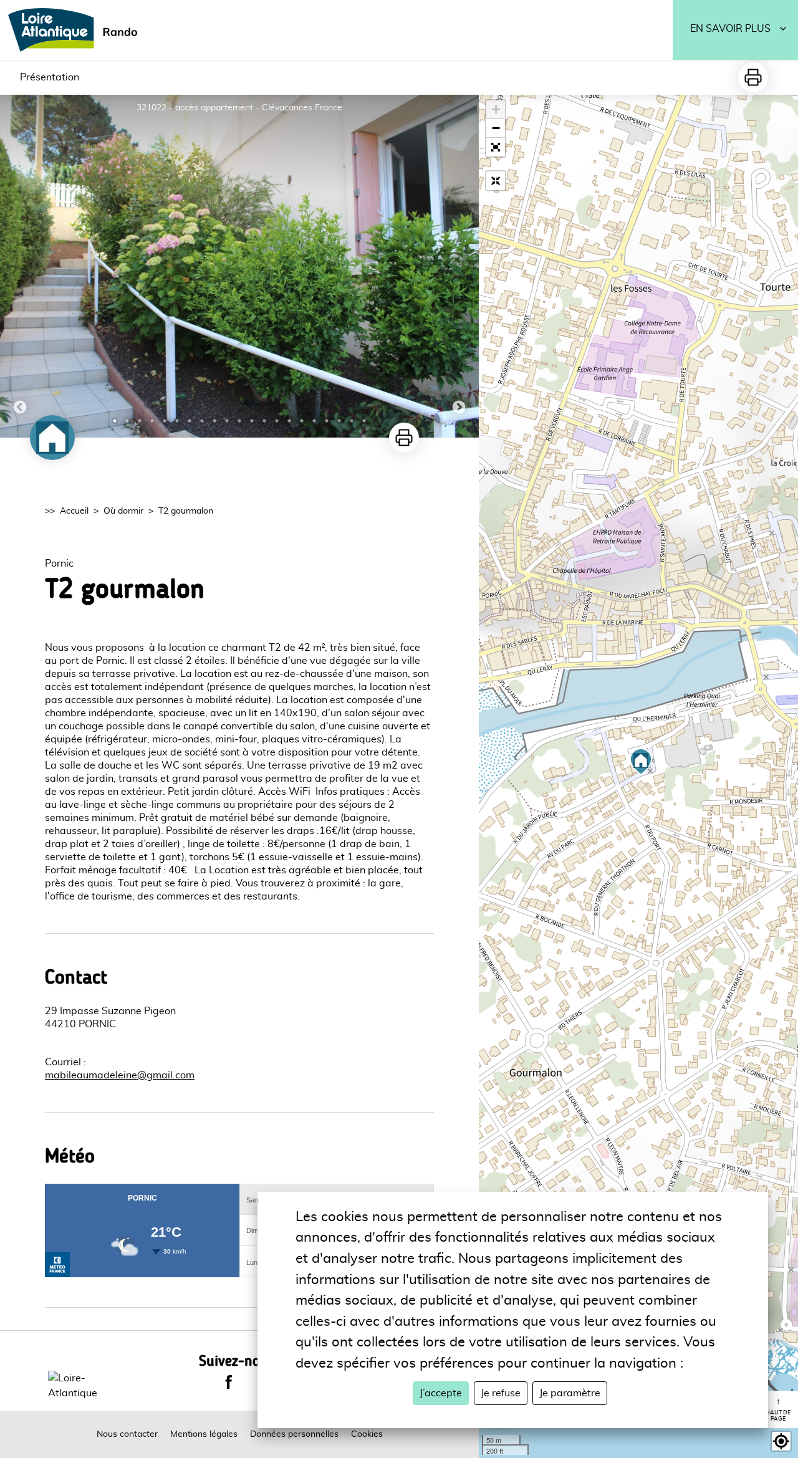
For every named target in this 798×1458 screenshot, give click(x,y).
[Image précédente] (20, 266)
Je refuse (501, 1393)
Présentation (49, 77)
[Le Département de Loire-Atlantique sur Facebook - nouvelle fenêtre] (229, 1382)
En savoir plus (730, 29)
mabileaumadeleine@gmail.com (120, 1075)
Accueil (74, 511)
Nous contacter (127, 1434)
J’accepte (441, 1393)
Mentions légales (204, 1434)
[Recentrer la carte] (495, 180)
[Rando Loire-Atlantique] (76, 30)
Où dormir (123, 511)
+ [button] (496, 109)
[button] (495, 147)
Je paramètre (569, 1393)
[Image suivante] (459, 266)
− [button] (496, 128)
